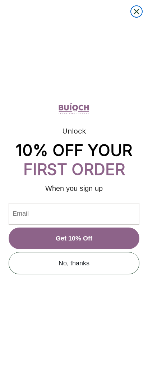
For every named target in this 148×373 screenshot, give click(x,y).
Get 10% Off (74, 238)
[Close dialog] (136, 11)
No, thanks (74, 263)
